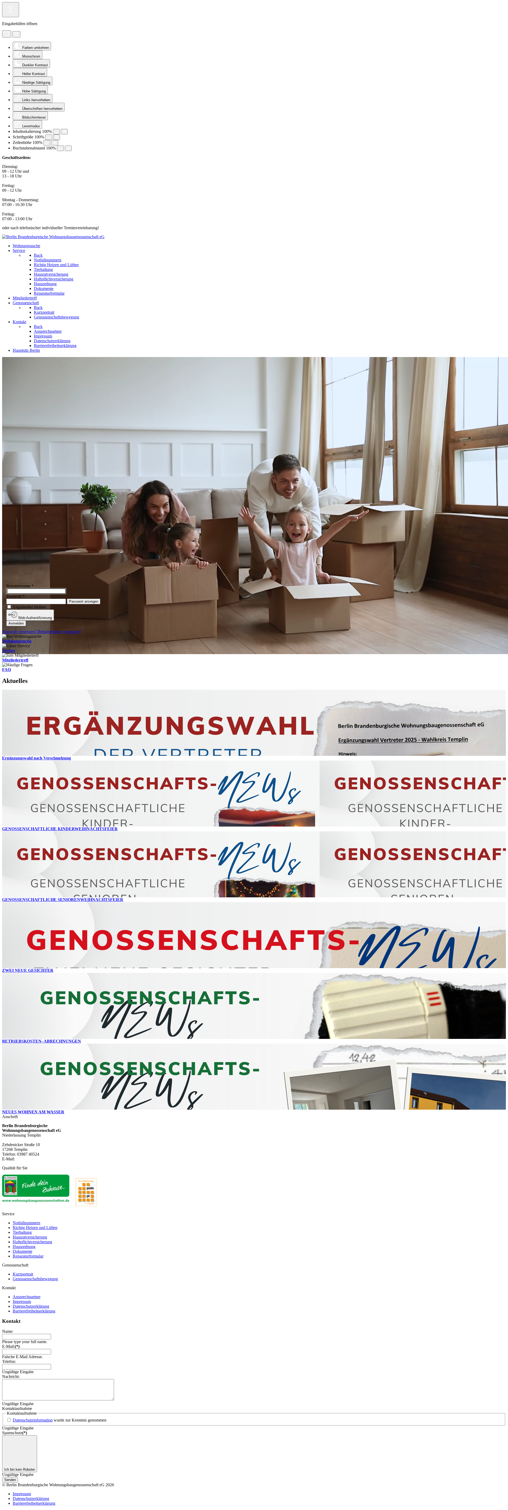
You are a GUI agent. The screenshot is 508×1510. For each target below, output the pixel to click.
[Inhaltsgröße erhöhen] (64, 131)
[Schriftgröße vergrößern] (56, 137)
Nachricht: (11, 1376)
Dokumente (22, 1251)
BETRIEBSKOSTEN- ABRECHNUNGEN (41, 1041)
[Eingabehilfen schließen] (16, 34)
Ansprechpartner (26, 1297)
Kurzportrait (23, 1274)
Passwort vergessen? (20, 631)
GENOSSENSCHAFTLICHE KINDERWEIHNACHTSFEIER (60, 829)
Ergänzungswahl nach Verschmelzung (36, 758)
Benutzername (20, 586)
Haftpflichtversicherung (32, 1242)
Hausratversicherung (30, 1237)
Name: (7, 1331)
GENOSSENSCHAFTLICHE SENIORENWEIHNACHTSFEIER (62, 899)
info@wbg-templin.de (34, 1159)
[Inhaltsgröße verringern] (56, 131)
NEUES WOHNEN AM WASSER (33, 1112)
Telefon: (9, 1361)
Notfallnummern (26, 1223)
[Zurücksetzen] (6, 33)
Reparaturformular (28, 1256)
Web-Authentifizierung (34, 618)
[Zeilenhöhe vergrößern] (54, 143)
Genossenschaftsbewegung (35, 1279)
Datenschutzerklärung (31, 1306)
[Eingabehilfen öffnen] (10, 9)
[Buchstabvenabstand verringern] (60, 148)
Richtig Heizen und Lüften (35, 1227)
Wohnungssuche (16, 641)
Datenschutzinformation (33, 1420)
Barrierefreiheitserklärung (34, 1311)
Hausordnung (24, 1246)
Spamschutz (14, 1433)
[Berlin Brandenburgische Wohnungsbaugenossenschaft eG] (53, 237)
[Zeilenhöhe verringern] (46, 143)
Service (8, 650)
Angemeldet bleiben (29, 607)
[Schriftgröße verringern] (48, 137)
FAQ (6, 669)
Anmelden (16, 623)
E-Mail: (11, 1346)
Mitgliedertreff (15, 660)
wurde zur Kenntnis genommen (59, 1420)
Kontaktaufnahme (17, 1408)
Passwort (15, 596)
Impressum (22, 1301)
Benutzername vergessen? (59, 631)
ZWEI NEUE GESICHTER (27, 970)
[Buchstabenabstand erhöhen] (68, 148)
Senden (10, 1480)
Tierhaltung (22, 1232)
